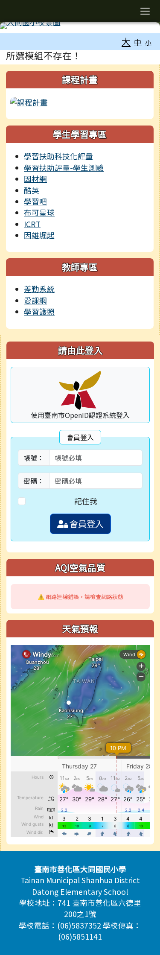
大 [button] (126, 41)
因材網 (35, 178)
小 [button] (148, 42)
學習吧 (35, 201)
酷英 (31, 190)
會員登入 (86, 523)
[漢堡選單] (145, 11)
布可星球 (39, 212)
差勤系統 (39, 288)
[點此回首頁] (80, 25)
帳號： (33, 458)
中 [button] (138, 42)
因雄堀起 (39, 235)
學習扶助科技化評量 (58, 156)
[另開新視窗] (29, 101)
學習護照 (39, 311)
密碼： (33, 481)
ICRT (32, 224)
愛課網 (35, 300)
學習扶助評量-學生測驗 (64, 167)
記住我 (85, 501)
